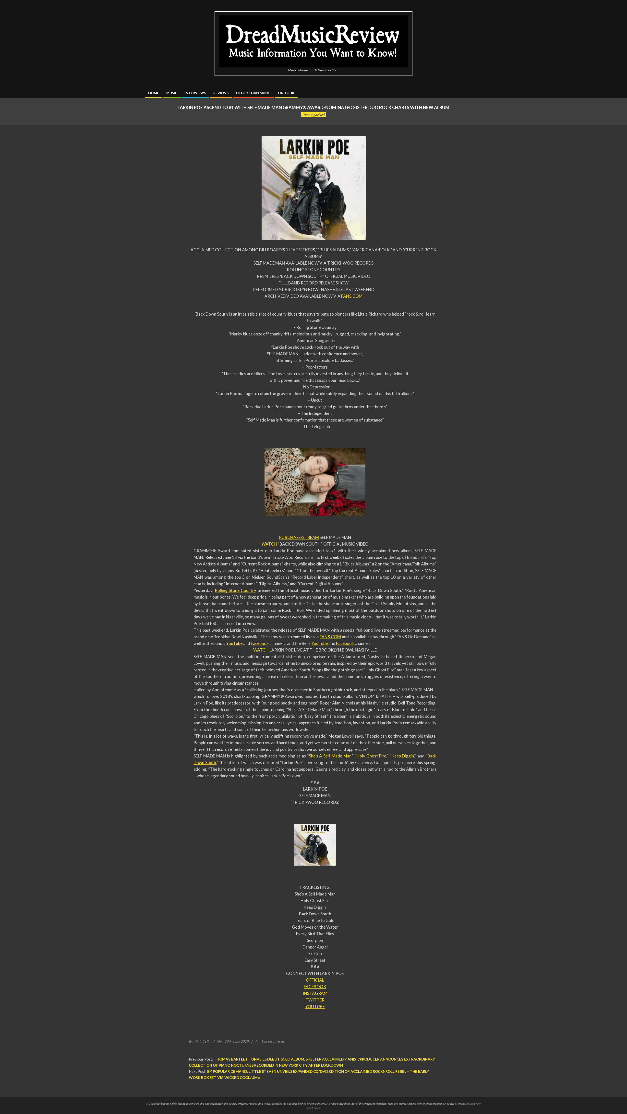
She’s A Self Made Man (330, 755)
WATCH (269, 544)
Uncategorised (313, 114)
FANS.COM (351, 296)
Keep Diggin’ (402, 755)
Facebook (260, 643)
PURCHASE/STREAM (299, 537)
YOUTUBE (315, 1006)
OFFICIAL (315, 980)
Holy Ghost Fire (371, 755)
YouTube (234, 643)
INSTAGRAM (315, 993)
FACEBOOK (315, 986)
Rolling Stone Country (235, 590)
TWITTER (315, 999)
